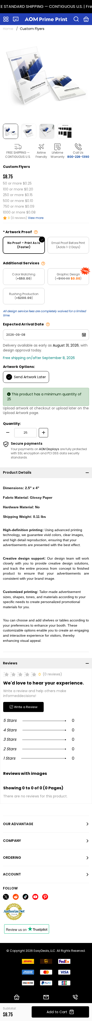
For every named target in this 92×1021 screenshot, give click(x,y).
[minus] (7, 432)
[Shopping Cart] (86, 19)
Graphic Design (68, 276)
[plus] (43, 432)
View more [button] (35, 218)
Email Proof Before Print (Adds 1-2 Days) (68, 245)
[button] (16, 19)
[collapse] (87, 473)
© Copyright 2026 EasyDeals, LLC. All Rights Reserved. (46, 951)
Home (8, 28)
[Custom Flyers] (46, 78)
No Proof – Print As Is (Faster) (23, 245)
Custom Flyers (32, 28)
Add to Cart (57, 1011)
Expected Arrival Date (23, 324)
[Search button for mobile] (76, 19)
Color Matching (23, 276)
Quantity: (12, 423)
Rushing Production (24, 296)
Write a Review (25, 707)
